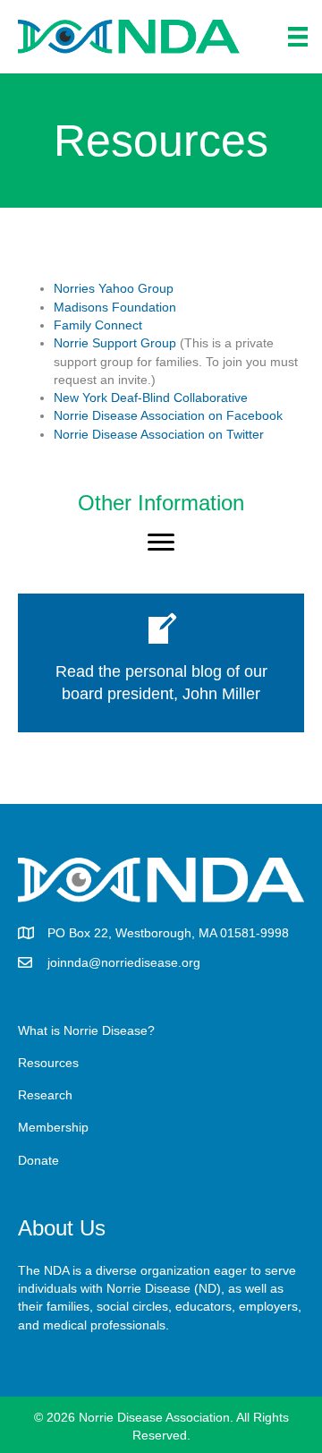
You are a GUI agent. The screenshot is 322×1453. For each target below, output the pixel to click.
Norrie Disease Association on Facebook (168, 415)
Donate (38, 1160)
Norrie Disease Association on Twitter (159, 434)
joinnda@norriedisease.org (123, 962)
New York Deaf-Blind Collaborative (151, 397)
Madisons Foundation (115, 307)
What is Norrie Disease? (86, 1030)
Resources (48, 1063)
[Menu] (297, 37)
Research (45, 1095)
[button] (161, 542)
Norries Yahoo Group (114, 288)
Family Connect (98, 325)
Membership (53, 1127)
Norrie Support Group (115, 343)
